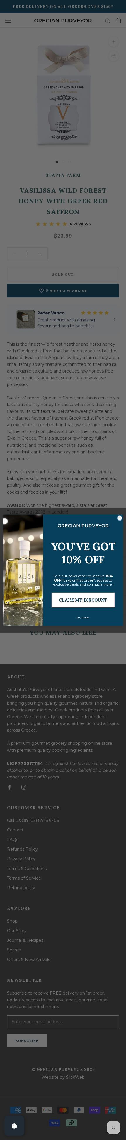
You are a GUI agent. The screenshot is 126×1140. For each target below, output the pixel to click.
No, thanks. (82, 617)
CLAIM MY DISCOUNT (83, 600)
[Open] (14, 1126)
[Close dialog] (119, 518)
